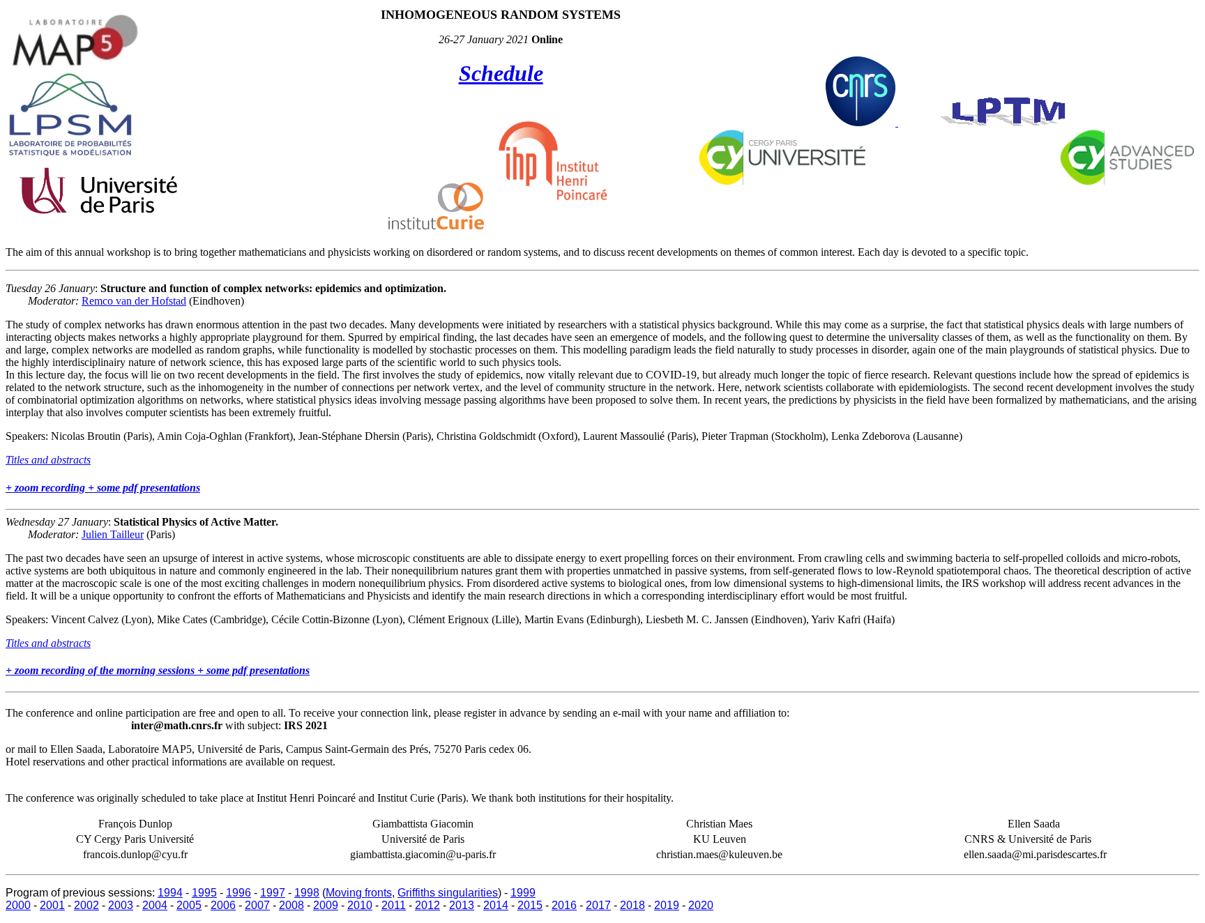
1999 (523, 893)
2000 (18, 905)
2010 (359, 905)
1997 (272, 893)
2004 (154, 905)
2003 (120, 905)
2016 (564, 905)
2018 (632, 905)
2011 (393, 905)
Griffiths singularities (447, 893)
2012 (427, 905)
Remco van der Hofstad (134, 301)
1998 (306, 893)
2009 (325, 905)
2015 (530, 905)
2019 (666, 905)
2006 (223, 905)
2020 (700, 905)
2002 (86, 905)
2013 (461, 905)
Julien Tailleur (113, 534)
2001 (52, 905)
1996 (238, 893)
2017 (598, 905)
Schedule (501, 73)
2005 (189, 905)
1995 (204, 893)
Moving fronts (359, 893)
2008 (291, 905)
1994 (170, 893)
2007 (257, 905)
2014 (495, 905)
